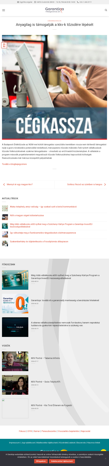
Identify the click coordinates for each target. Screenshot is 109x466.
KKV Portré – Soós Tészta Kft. (46, 382)
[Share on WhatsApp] (45, 173)
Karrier (37, 431)
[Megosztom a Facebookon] (49, 173)
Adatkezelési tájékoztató (47, 443)
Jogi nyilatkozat (28, 443)
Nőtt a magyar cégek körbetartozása (27, 215)
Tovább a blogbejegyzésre (14, 164)
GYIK (30, 431)
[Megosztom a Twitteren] (54, 173)
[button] (3, 10)
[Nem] (105, 459)
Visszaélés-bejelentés (68, 431)
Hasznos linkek (93, 443)
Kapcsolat (85, 431)
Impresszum (14, 443)
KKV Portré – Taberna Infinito (45, 358)
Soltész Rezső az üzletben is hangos (85, 184)
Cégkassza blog (54, 21)
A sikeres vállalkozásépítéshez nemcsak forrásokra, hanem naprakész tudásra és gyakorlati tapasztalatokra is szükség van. (65, 324)
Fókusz (22, 431)
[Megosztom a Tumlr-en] (64, 173)
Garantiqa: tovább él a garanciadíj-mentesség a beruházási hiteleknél (65, 300)
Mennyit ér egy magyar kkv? (19, 184)
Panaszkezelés (49, 431)
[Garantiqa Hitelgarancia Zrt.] (54, 10)
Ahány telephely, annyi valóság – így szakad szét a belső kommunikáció (43, 206)
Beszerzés (81, 443)
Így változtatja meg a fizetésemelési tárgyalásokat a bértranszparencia (43, 233)
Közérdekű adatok (67, 443)
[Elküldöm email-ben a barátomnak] (59, 173)
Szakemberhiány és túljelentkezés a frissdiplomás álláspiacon (39, 241)
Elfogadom (41, 461)
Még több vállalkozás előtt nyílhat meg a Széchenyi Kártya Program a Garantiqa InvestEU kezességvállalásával (51, 225)
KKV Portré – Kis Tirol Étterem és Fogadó (51, 405)
